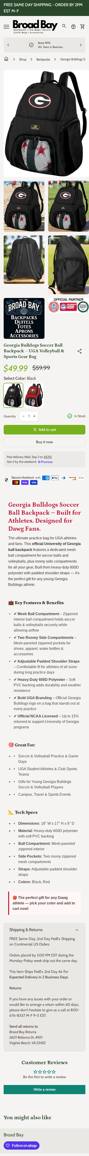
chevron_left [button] (8, 45)
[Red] (34, 395)
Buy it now (44, 442)
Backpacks (43, 59)
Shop (22, 59)
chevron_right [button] (81, 45)
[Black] (13, 395)
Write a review (45, 1089)
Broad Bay (14, 1135)
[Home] (35, 26)
